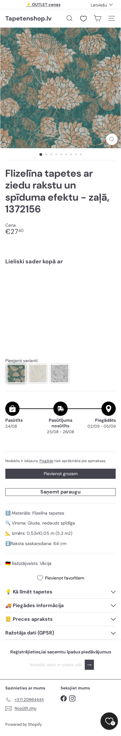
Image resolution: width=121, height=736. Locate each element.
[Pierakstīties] (89, 665)
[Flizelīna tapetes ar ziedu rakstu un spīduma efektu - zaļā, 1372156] (60, 288)
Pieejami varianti (21, 360)
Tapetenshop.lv (28, 18)
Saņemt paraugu (60, 491)
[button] (16, 373)
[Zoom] (112, 139)
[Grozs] (97, 18)
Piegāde (46, 460)
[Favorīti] (83, 19)
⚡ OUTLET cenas (43, 4)
